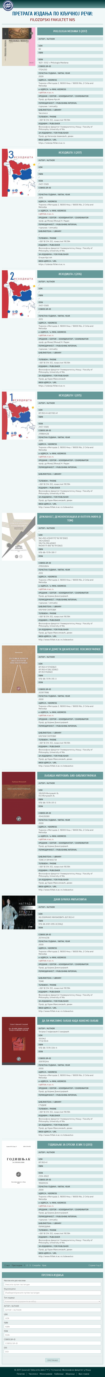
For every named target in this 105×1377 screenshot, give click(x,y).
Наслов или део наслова (14, 1280)
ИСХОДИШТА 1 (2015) (70, 395)
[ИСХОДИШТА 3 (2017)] (18, 196)
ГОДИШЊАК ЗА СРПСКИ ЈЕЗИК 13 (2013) (70, 1144)
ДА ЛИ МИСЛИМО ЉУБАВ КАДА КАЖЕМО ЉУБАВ (70, 1020)
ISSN (6, 1331)
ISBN (6, 1322)
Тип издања (9, 1297)
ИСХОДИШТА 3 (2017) (70, 152)
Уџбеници (59, 1374)
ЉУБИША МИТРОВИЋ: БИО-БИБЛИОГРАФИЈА (70, 775)
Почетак (21, 1374)
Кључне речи (10, 1289)
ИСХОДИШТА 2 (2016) (70, 274)
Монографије (46, 1374)
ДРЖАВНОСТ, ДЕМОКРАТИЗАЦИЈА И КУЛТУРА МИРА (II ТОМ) (70, 518)
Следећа (36, 1265)
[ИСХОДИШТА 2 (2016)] (18, 317)
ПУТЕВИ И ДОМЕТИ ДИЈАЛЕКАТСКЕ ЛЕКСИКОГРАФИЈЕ (70, 649)
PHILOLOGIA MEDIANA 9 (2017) (70, 31)
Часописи (33, 1374)
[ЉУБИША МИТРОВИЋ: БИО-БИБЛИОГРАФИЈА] (18, 823)
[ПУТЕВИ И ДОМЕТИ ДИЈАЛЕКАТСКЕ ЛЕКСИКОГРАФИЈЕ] (18, 692)
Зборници (70, 1374)
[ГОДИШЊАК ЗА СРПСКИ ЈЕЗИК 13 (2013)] (18, 1187)
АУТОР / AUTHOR (11, 1306)
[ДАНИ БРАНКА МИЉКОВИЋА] (18, 928)
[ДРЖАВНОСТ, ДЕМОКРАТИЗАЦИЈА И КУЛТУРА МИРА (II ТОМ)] (18, 560)
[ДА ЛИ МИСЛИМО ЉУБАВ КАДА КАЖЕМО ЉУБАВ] (18, 1064)
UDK (6, 1314)
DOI (5, 1347)
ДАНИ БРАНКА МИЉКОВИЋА (70, 899)
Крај (44, 1265)
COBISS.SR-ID (9, 1339)
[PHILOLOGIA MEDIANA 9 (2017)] (18, 65)
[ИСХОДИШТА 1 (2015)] (18, 439)
